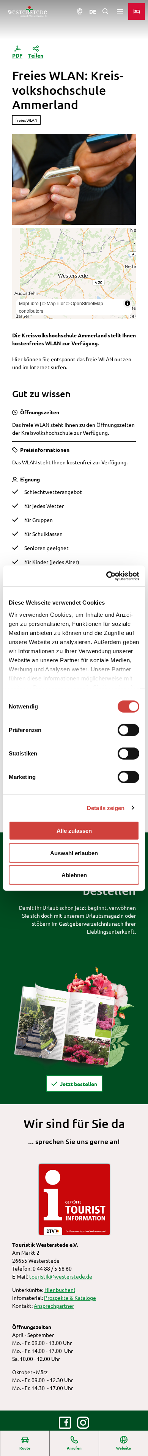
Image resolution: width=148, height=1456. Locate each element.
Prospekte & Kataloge (70, 1297)
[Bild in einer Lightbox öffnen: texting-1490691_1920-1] (74, 179)
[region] (74, 273)
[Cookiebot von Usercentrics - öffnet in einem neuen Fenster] (106, 576)
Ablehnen (74, 875)
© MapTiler (53, 303)
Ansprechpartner (54, 1305)
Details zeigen (105, 807)
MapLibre (29, 303)
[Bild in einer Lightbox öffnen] (74, 1017)
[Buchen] (136, 11)
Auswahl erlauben (74, 852)
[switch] (128, 730)
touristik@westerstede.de (60, 1276)
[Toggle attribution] (127, 303)
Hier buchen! (59, 1289)
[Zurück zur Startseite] (27, 11)
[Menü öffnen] (120, 11)
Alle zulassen (74, 831)
